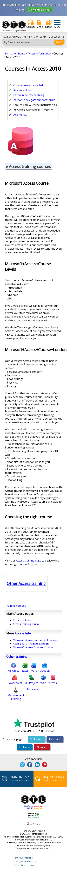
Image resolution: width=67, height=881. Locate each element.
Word (33, 670)
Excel (25, 670)
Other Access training (26, 583)
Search (59, 42)
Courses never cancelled (28, 85)
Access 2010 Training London (31, 644)
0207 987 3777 (25, 36)
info (23, 633)
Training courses (15, 605)
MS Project (31, 683)
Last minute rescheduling (28, 95)
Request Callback (53, 777)
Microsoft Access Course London (33, 647)
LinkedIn (24, 747)
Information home (14, 53)
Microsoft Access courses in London (35, 640)
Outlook (45, 670)
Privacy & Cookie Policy (24, 861)
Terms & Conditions (23, 857)
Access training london (26, 624)
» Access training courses (28, 166)
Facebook (55, 739)
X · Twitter (36, 739)
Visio (43, 683)
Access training (22, 620)
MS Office (13, 670)
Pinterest (42, 747)
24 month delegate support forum (34, 100)
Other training (16, 656)
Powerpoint (15, 683)
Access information (39, 53)
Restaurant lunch (23, 90)
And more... (20, 115)
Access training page (28, 560)
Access (53, 683)
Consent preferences (24, 864)
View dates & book (40, 10)
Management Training (16, 697)
